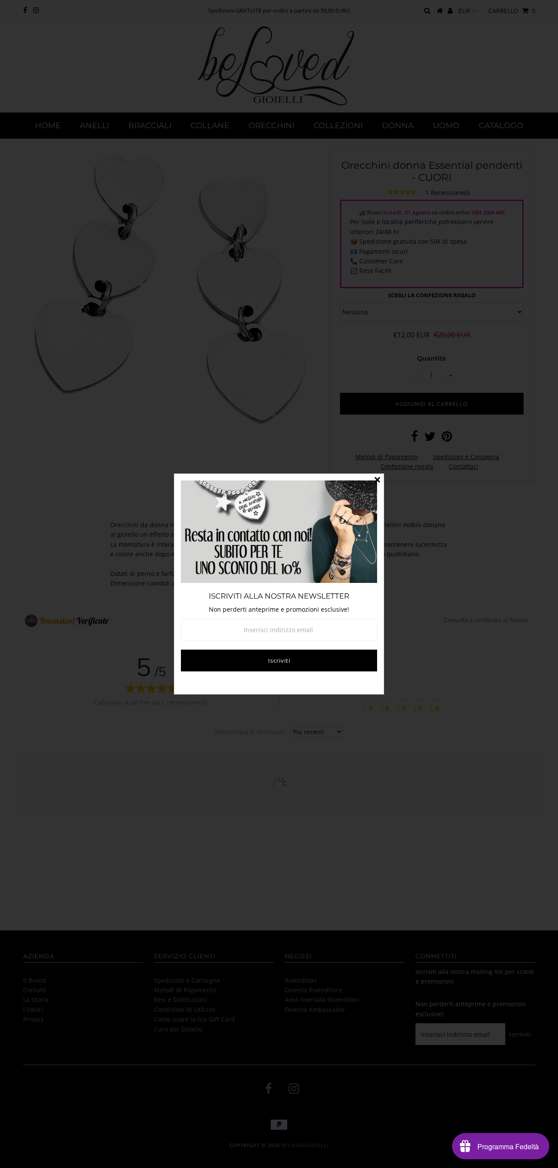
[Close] (377, 480)
